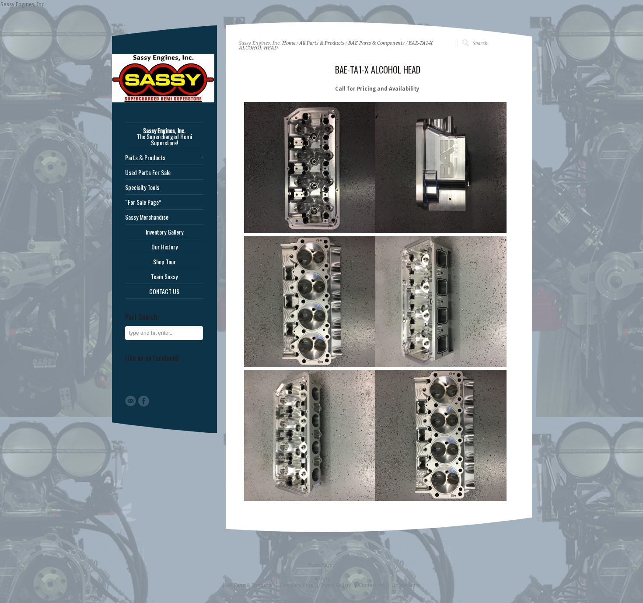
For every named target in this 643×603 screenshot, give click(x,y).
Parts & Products (145, 157)
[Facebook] (143, 401)
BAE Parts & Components (376, 43)
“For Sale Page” (143, 202)
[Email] (130, 401)
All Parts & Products (321, 43)
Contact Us (371, 585)
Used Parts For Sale (148, 172)
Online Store (405, 585)
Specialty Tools (142, 187)
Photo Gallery (336, 585)
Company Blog (296, 585)
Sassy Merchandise (146, 217)
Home (288, 43)
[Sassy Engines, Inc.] (163, 101)
